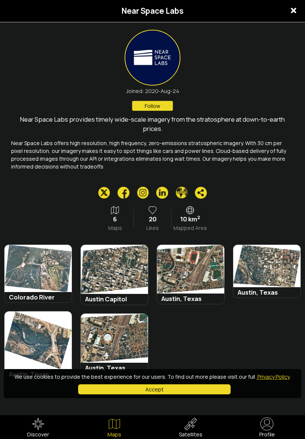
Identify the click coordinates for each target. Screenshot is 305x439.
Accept (154, 389)
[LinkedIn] (162, 193)
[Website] (181, 193)
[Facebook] (123, 193)
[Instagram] (142, 193)
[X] (104, 193)
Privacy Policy (272, 376)
